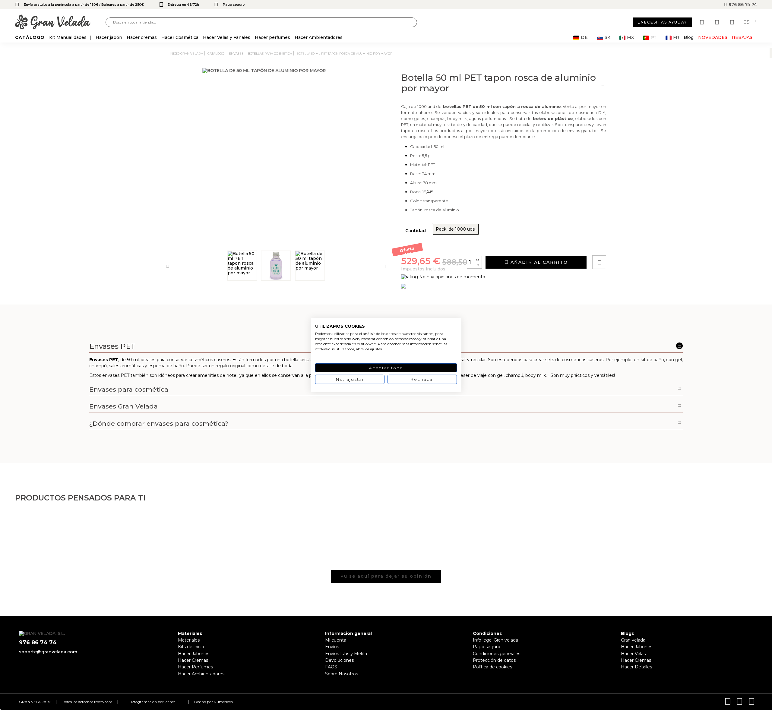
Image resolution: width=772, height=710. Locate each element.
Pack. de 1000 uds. (456, 229)
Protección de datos (494, 660)
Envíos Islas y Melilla (346, 653)
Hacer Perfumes (195, 667)
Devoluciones (339, 660)
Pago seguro (486, 646)
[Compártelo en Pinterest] (636, 244)
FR (676, 37)
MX (630, 37)
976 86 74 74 (742, 4)
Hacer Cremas (193, 660)
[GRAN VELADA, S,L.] (60, 22)
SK (607, 37)
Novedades (712, 37)
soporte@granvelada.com (48, 651)
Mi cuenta (335, 640)
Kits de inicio (191, 646)
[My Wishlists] (702, 22)
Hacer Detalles (636, 667)
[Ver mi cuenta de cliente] (717, 22)
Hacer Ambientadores (201, 674)
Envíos (332, 646)
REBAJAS (742, 37)
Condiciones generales (496, 653)
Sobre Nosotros (341, 674)
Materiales (189, 640)
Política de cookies (492, 667)
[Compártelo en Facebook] (629, 244)
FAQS (331, 667)
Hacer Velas (633, 653)
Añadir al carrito (538, 262)
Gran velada (633, 640)
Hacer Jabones (193, 653)
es (747, 22)
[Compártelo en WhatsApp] (622, 245)
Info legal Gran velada (495, 640)
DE (584, 37)
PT (653, 37)
